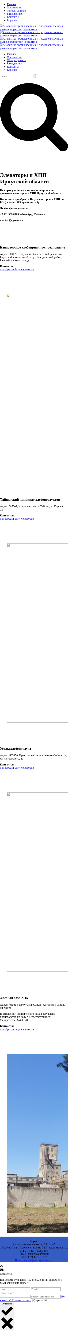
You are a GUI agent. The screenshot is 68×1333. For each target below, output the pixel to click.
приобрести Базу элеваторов (17, 269)
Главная (11, 4)
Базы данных (14, 13)
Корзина (12, 20)
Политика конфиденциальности (34, 1260)
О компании (14, 7)
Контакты (13, 16)
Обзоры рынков (16, 10)
